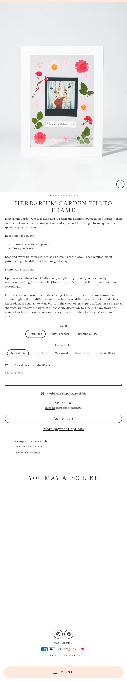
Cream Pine (40, 353)
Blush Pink (35, 334)
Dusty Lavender (59, 334)
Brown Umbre (84, 353)
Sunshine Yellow (87, 334)
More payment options (63, 429)
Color (63, 325)
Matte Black (107, 353)
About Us (68, 643)
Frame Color (63, 345)
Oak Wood (61, 353)
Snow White (17, 353)
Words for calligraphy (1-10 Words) (28, 365)
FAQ (56, 643)
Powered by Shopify (72, 655)
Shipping (50, 407)
